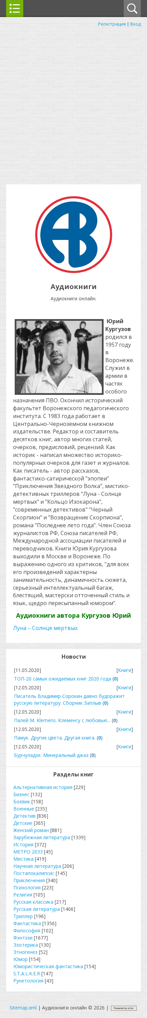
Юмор (20, 959)
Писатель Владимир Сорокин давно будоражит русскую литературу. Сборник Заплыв (69, 699)
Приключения (29, 880)
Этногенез (25, 952)
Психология (27, 887)
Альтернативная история (42, 787)
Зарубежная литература (41, 837)
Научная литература (37, 866)
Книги (124, 670)
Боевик (21, 801)
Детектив (24, 816)
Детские (22, 823)
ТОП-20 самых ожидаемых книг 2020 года (62, 678)
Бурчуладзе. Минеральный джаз (51, 755)
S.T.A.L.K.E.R (26, 973)
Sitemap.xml (23, 1007)
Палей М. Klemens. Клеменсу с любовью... (62, 720)
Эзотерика (25, 945)
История (23, 844)
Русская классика (33, 902)
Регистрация (112, 24)
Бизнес (21, 794)
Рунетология (28, 980)
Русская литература (36, 909)
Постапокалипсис (33, 873)
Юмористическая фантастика (48, 966)
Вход (135, 24)
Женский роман (31, 830)
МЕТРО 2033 (28, 851)
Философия (26, 930)
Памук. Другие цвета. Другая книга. (54, 737)
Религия (22, 894)
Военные (23, 808)
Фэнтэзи (22, 937)
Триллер (23, 916)
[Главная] (73, 271)
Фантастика (27, 923)
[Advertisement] (73, 104)
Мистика (23, 859)
